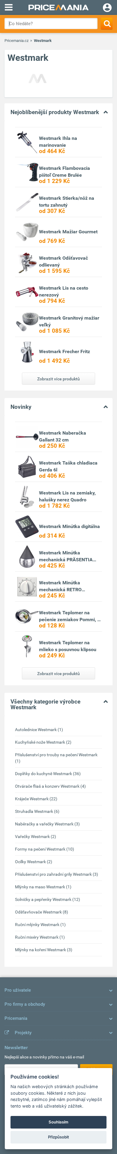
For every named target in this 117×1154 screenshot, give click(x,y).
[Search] (106, 23)
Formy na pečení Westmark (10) (44, 849)
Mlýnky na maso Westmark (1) (43, 886)
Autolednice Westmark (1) (39, 729)
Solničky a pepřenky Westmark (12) (47, 899)
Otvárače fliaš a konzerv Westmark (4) (50, 786)
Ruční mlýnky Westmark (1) (40, 924)
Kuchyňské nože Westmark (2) (43, 742)
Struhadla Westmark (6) (37, 811)
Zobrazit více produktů (58, 378)
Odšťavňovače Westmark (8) (41, 912)
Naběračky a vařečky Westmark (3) (47, 824)
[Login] (107, 8)
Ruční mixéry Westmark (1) (40, 937)
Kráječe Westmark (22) (36, 798)
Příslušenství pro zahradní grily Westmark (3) (56, 874)
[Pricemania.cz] (58, 7)
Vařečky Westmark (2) (35, 836)
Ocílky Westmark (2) (33, 861)
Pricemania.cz (16, 40)
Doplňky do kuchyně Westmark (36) (48, 773)
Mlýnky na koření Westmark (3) (43, 949)
